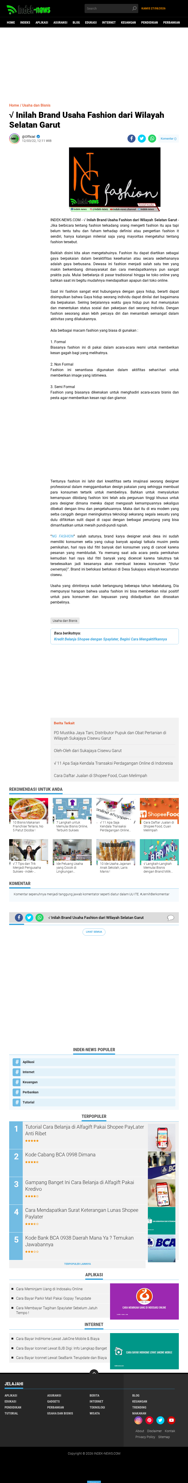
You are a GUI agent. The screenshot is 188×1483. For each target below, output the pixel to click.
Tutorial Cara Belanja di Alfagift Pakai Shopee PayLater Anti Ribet (84, 1130)
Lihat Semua (94, 931)
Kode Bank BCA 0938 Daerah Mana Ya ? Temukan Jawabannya (79, 1241)
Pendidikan (149, 22)
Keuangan (128, 22)
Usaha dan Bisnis (65, 621)
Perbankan (171, 22)
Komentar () (169, 138)
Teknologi (97, 1407)
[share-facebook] (131, 139)
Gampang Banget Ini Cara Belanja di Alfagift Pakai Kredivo (79, 1186)
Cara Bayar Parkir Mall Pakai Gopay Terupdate (53, 1298)
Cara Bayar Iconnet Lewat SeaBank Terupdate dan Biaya (61, 1358)
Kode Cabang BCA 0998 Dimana (60, 1155)
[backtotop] (94, 1373)
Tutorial (28, 1102)
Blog (76, 22)
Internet (109, 22)
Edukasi (91, 22)
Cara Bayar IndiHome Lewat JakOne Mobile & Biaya (58, 1339)
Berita (94, 1395)
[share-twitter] (142, 139)
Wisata (95, 1413)
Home (11, 22)
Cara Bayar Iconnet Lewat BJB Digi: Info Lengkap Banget (61, 1348)
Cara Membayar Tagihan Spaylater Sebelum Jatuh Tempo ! (56, 1310)
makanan (139, 1413)
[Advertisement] (94, 63)
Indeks (25, 22)
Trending (139, 1407)
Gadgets (53, 1401)
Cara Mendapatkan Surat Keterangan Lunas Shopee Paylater (81, 1213)
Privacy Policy (145, 1437)
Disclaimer (154, 1431)
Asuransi (60, 22)
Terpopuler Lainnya (77, 1263)
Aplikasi (42, 22)
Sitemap (164, 1437)
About (139, 1431)
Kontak (170, 1431)
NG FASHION (63, 536)
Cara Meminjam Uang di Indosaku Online (49, 1289)
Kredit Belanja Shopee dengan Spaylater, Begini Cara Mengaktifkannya (110, 639)
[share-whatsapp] (152, 139)
